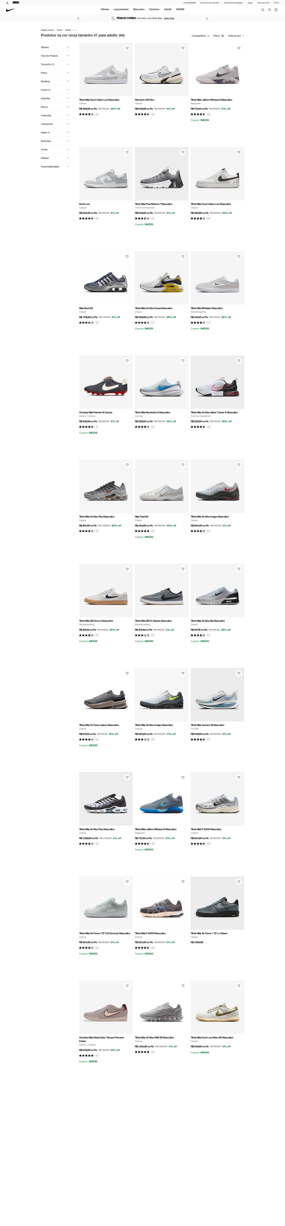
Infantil (167, 10)
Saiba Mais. (171, 18)
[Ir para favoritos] (269, 10)
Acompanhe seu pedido (233, 3)
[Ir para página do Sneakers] (15, 2)
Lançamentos (121, 10)
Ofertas (105, 10)
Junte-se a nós (263, 3)
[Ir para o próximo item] (207, 18)
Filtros (216, 35)
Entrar (276, 3)
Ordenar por (234, 35)
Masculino (139, 10)
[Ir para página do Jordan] (7, 2)
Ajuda (250, 3)
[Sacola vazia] (276, 10)
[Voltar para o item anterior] (78, 18)
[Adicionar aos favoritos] (127, 48)
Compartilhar (199, 35)
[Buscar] (263, 10)
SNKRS (180, 10)
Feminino (154, 10)
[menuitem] (104, 9)
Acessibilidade (189, 2)
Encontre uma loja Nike (210, 3)
